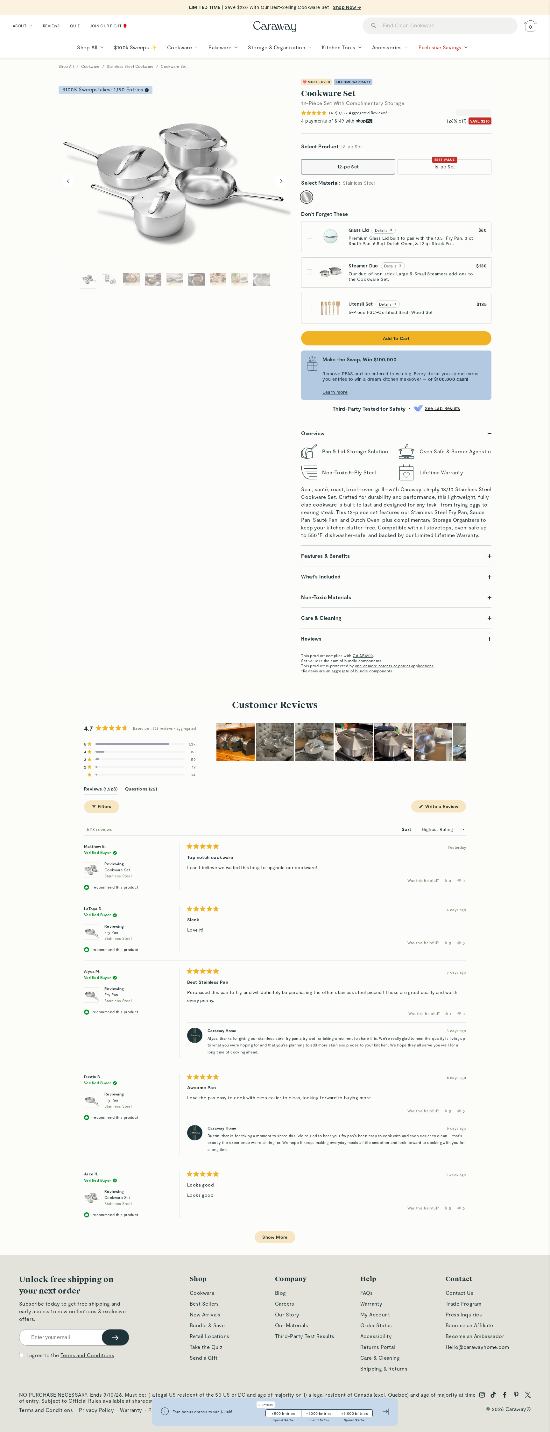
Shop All (66, 66)
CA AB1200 (363, 655)
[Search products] (373, 26)
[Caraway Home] (274, 27)
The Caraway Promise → (145, 813)
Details (381, 230)
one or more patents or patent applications (394, 665)
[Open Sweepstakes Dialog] (147, 90)
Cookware (90, 66)
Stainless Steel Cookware (130, 66)
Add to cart (396, 338)
